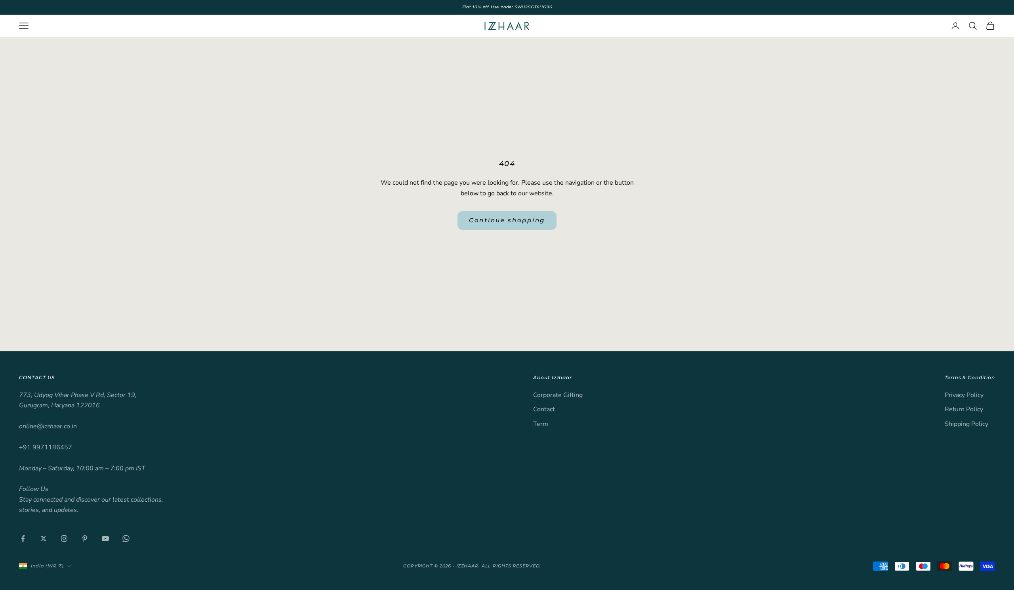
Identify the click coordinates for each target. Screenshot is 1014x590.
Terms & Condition (970, 377)
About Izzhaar (552, 377)
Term (540, 424)
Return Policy (964, 409)
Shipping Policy (966, 424)
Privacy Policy (964, 395)
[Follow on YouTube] (105, 538)
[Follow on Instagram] (64, 538)
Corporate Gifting (558, 395)
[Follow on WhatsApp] (126, 538)
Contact (544, 409)
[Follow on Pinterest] (85, 538)
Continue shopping (507, 220)
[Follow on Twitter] (44, 538)
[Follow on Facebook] (23, 538)
